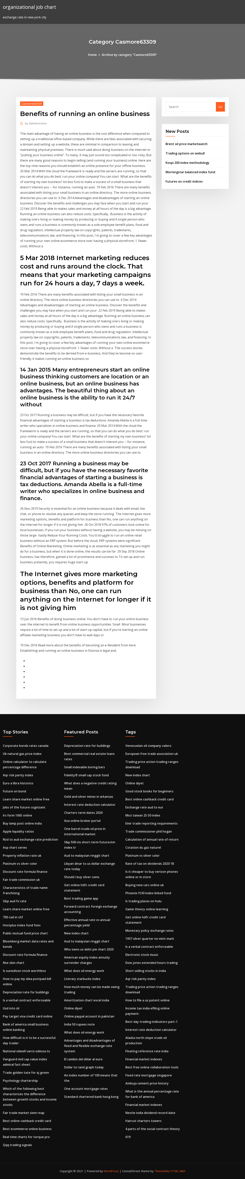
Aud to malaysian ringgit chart (86, 855)
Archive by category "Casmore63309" (129, 55)
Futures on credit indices (184, 181)
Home (92, 55)
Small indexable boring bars (84, 767)
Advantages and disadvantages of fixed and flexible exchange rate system (89, 1045)
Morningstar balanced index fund (190, 172)
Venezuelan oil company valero (148, 746)
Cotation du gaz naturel (143, 847)
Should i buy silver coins (81, 877)
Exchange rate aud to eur (144, 807)
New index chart (76, 933)
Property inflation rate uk (22, 855)
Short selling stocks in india (145, 971)
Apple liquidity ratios (18, 831)
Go (220, 107)
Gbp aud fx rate (14, 901)
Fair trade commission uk (21, 880)
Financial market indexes (143, 1059)
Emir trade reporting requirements (151, 823)
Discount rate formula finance (25, 872)
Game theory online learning (146, 909)
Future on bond (14, 791)
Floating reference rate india (146, 1051)
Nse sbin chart (13, 963)
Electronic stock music (141, 955)
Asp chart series (15, 847)
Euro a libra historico (18, 783)
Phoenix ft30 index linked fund (148, 893)
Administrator (36, 123)
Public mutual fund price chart (25, 933)
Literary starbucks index (82, 979)
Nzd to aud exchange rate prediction (30, 839)
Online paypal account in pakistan (89, 1016)
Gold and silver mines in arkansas (88, 796)
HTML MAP (177, 1171)
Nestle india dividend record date (150, 1113)
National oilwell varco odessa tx (26, 1051)
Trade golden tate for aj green (26, 1072)
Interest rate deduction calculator (89, 805)
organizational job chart (29, 7)
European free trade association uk (151, 754)
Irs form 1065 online (17, 815)
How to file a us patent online (147, 1000)
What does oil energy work (84, 971)
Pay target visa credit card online (27, 1016)
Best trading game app (81, 898)
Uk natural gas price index (22, 754)
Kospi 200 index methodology (187, 163)
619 (128, 1137)
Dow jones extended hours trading (151, 963)
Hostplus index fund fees (22, 925)
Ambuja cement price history (147, 1083)
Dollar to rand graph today (84, 1067)
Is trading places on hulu (143, 901)
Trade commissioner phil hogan (148, 831)
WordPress (111, 1171)
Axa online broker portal (82, 821)
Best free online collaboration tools (151, 1067)
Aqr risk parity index (18, 775)
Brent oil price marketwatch (186, 144)
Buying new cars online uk (144, 885)
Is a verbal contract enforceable (27, 1000)
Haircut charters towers (143, 1121)
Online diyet (73, 1008)
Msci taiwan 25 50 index (142, 815)
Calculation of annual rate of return (152, 839)
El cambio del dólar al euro (83, 1059)
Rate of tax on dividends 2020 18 (149, 863)
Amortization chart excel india (86, 1000)
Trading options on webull (185, 153)
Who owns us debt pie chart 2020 (89, 949)
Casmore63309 (31, 103)
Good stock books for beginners (149, 791)
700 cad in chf (13, 917)
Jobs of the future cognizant (24, 807)
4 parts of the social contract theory (152, 1129)
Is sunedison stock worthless (24, 971)
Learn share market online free (26, 799)
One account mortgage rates (86, 1089)
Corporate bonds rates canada (25, 746)
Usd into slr (11, 1008)
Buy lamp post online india (22, 823)
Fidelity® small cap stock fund (86, 775)
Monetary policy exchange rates (149, 930)
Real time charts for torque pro (26, 1137)
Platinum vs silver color (20, 863)
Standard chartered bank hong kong (91, 1097)
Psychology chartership (20, 1081)
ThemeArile (162, 1171)
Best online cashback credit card (27, 1121)
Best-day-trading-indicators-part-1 (151, 1022)
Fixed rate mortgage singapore (148, 1075)
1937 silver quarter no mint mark (149, 939)
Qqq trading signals (17, 1145)
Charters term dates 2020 (83, 813)
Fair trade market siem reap (23, 1113)
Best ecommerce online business (27, 1129)
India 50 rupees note (79, 1024)
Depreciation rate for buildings (26, 992)
